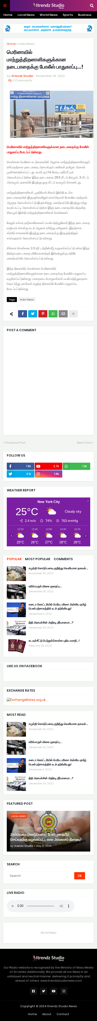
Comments (63, 559)
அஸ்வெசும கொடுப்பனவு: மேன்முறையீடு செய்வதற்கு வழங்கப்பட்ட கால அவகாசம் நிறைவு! (45, 837)
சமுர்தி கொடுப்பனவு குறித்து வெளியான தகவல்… (58, 568)
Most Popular (37, 559)
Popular (14, 559)
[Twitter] (32, 313)
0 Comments (22, 80)
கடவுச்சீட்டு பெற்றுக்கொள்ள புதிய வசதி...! (54, 641)
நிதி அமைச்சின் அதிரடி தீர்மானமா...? (51, 623)
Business (84, 15)
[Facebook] (22, 313)
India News (26, 44)
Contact (63, 1014)
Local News (26, 15)
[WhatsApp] (53, 313)
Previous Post (16, 442)
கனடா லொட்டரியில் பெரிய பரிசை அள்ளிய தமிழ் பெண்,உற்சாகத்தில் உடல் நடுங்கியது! (57, 606)
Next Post (84, 442)
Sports (68, 15)
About (46, 1014)
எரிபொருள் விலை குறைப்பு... (45, 586)
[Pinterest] (42, 313)
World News (49, 15)
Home (7, 15)
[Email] (63, 313)
